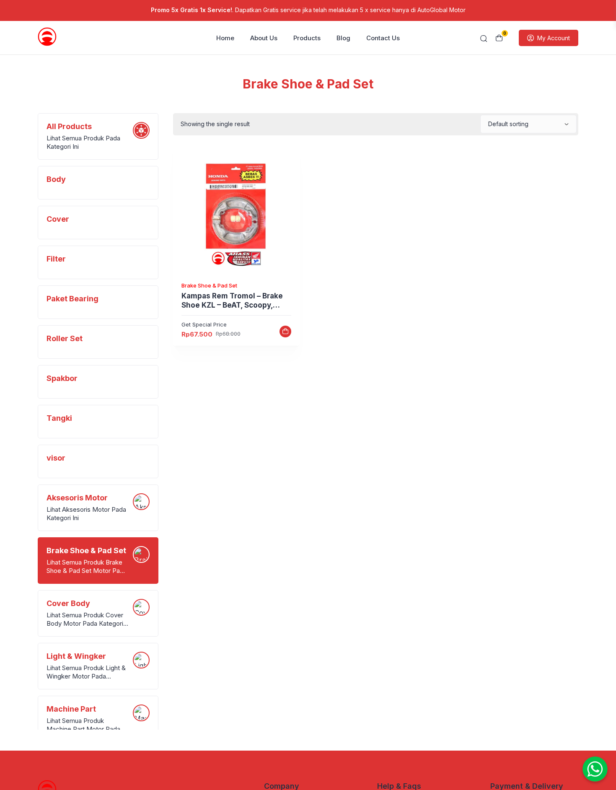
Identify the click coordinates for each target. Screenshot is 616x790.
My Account (553, 37)
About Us (263, 38)
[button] (285, 331)
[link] (236, 211)
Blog (343, 38)
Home (225, 38)
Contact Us (383, 38)
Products (307, 38)
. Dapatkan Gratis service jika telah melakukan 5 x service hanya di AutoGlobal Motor (308, 9)
